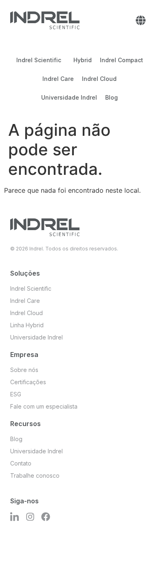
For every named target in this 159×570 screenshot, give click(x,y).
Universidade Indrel (69, 97)
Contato (20, 463)
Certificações (28, 382)
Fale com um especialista (43, 406)
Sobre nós (24, 369)
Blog (111, 97)
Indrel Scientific (38, 60)
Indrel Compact (121, 60)
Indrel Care (58, 78)
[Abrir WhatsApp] (138, 549)
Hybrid (82, 60)
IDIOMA (140, 20)
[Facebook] (45, 516)
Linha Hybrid (27, 325)
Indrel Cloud (99, 78)
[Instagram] (30, 516)
